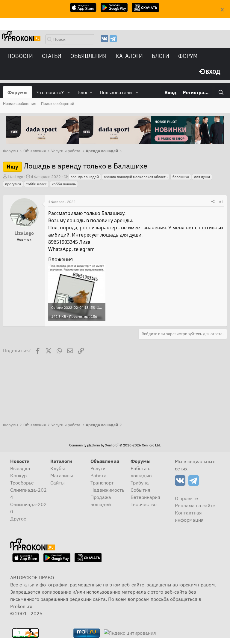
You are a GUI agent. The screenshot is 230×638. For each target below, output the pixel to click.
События (140, 490)
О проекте (186, 498)
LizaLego (15, 176)
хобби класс (36, 184)
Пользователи (116, 92)
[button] (68, 92)
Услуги (97, 468)
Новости (20, 55)
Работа (98, 475)
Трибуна (140, 483)
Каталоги (129, 55)
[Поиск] (221, 92)
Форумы (17, 92)
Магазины (61, 475)
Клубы (57, 468)
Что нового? (50, 92)
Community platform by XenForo (115, 445)
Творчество (144, 504)
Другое (18, 519)
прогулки (13, 184)
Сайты (57, 483)
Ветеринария (145, 497)
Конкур (18, 475)
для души (202, 176)
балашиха (180, 176)
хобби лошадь (64, 184)
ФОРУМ (188, 55)
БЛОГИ (160, 55)
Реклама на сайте (195, 505)
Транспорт (102, 483)
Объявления (88, 55)
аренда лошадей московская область (135, 176)
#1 (221, 201)
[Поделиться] (213, 201)
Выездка (20, 468)
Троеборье (22, 483)
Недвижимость (107, 490)
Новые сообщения (19, 103)
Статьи (51, 55)
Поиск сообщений (57, 103)
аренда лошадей (85, 176)
